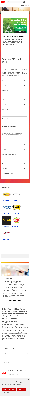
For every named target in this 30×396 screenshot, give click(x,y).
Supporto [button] (5, 362)
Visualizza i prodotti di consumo (10, 130)
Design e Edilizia (6, 118)
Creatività (4, 168)
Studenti (4, 159)
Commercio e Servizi (7, 109)
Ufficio (3, 163)
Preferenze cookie (11, 373)
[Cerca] (24, 2)
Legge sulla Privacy (21, 370)
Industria (4, 85)
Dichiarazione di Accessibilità (14, 371)
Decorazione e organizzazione (9, 154)
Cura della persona (6, 144)
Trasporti (4, 114)
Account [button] (24, 5)
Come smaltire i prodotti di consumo (13, 36)
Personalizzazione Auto (7, 173)
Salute (3, 80)
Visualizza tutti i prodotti (8, 66)
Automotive (5, 90)
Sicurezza (4, 95)
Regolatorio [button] (6, 358)
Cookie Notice (5, 386)
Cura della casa (5, 140)
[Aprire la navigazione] (28, 2)
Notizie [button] (4, 353)
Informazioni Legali (12, 370)
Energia (4, 104)
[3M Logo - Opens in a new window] (3, 2)
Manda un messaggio (15, 300)
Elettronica (4, 99)
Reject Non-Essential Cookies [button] (9, 389)
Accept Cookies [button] (21, 389)
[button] (7, 393)
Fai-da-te (4, 149)
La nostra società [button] (8, 349)
